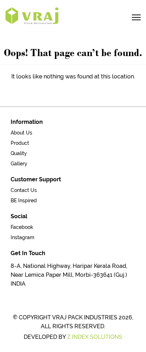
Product (20, 143)
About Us (21, 133)
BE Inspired (24, 200)
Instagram (22, 237)
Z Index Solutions (94, 337)
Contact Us (24, 190)
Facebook (22, 227)
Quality (19, 153)
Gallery (19, 163)
